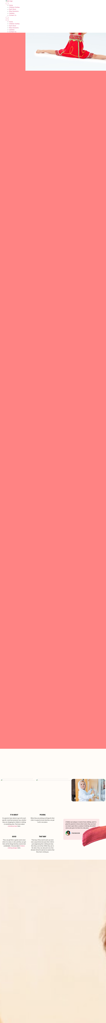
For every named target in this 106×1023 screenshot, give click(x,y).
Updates (11, 13)
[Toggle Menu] (7, 3)
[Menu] (7, 17)
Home (11, 5)
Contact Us (12, 15)
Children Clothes (14, 7)
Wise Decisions (14, 11)
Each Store (12, 9)
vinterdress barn (12, 826)
